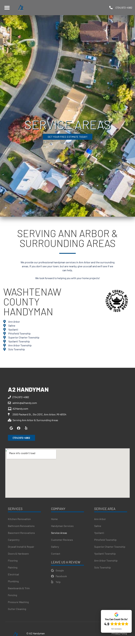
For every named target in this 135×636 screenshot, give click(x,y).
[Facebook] (18, 428)
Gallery (55, 546)
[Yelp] (26, 428)
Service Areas (59, 532)
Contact (55, 553)
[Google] (11, 428)
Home (54, 518)
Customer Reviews (62, 539)
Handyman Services (62, 525)
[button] (7, 7)
